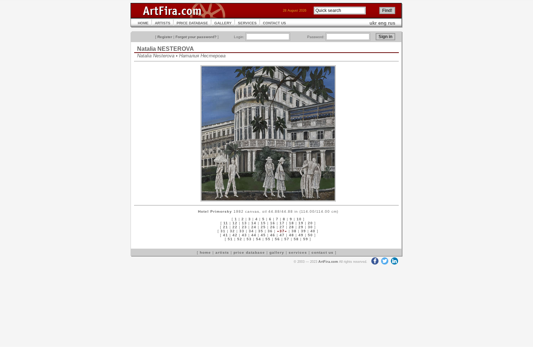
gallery (276, 252)
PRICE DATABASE (192, 23)
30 (310, 227)
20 (310, 223)
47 (282, 235)
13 (244, 223)
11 (225, 223)
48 (291, 235)
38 (294, 231)
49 (300, 235)
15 (263, 223)
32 (232, 231)
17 (282, 223)
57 (286, 239)
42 (234, 235)
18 (291, 223)
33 (241, 231)
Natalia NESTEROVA (165, 49)
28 (291, 227)
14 (253, 223)
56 (277, 239)
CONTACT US (274, 23)
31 (223, 231)
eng (382, 23)
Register (164, 37)
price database (249, 252)
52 (239, 239)
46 (272, 235)
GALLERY (223, 23)
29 (300, 227)
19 (300, 223)
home (205, 252)
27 (282, 227)
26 (272, 227)
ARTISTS (162, 23)
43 (244, 235)
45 (263, 235)
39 (303, 231)
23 (244, 227)
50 (310, 235)
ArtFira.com (328, 262)
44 (253, 235)
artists (222, 252)
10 (299, 219)
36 (270, 231)
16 (272, 223)
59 (305, 239)
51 (230, 239)
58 (296, 239)
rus (391, 23)
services (298, 252)
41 (225, 235)
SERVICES (247, 23)
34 (251, 231)
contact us (322, 252)
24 (253, 227)
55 (267, 239)
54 (258, 239)
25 (263, 227)
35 (260, 231)
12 (234, 223)
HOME (143, 23)
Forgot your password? (195, 37)
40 (312, 231)
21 (225, 227)
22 (234, 227)
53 (249, 239)
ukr (373, 23)
